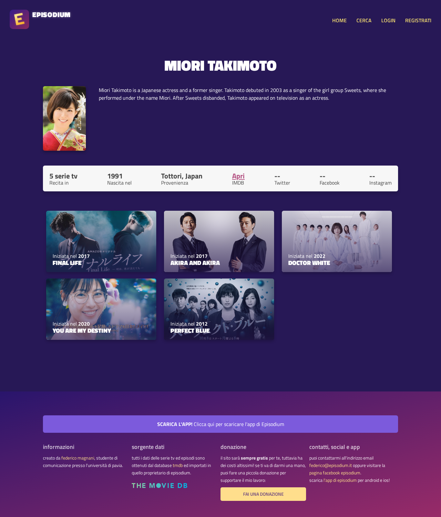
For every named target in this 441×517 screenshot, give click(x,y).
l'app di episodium (340, 480)
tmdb (178, 465)
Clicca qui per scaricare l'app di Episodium (220, 424)
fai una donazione (263, 494)
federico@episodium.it (330, 465)
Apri (238, 175)
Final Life (67, 263)
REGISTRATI (418, 20)
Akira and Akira (195, 263)
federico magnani (77, 457)
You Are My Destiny (82, 330)
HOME (339, 20)
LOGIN (388, 20)
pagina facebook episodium (334, 472)
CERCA (364, 20)
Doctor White (309, 263)
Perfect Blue (190, 330)
